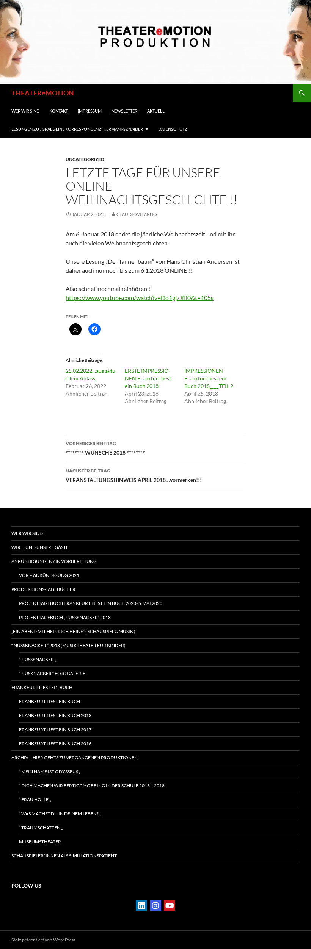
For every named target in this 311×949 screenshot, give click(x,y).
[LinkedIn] (141, 905)
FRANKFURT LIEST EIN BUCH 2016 (55, 743)
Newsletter (124, 110)
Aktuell (156, 110)
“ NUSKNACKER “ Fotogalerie (52, 673)
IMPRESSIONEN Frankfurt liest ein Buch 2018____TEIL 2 (208, 378)
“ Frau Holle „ (35, 799)
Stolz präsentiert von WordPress (43, 940)
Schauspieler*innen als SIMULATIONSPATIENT (64, 855)
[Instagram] (155, 905)
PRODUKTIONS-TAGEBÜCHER (43, 589)
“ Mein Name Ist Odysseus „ (49, 771)
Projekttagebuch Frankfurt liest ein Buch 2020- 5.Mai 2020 (90, 603)
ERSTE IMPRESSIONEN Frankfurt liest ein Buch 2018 (148, 378)
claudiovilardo (136, 214)
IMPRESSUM (90, 110)
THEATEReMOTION (42, 93)
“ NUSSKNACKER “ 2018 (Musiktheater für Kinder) (68, 645)
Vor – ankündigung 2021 (49, 575)
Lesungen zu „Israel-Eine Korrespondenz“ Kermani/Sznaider (77, 129)
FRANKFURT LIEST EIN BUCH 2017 (55, 729)
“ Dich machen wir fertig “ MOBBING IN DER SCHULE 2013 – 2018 (92, 785)
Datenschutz (172, 129)
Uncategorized (85, 159)
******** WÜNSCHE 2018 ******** (105, 448)
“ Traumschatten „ (41, 827)
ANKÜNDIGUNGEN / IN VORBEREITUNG (54, 561)
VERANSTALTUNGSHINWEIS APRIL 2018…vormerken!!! (134, 475)
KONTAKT (58, 110)
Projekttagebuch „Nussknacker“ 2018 (65, 617)
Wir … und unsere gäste (40, 547)
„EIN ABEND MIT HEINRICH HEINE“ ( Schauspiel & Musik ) (73, 631)
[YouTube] (169, 905)
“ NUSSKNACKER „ (37, 659)
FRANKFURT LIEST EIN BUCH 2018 (55, 715)
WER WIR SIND (25, 110)
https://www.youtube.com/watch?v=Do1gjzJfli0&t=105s (140, 297)
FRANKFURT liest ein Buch (41, 687)
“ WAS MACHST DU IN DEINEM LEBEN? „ (60, 813)
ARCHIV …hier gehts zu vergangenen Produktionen (74, 757)
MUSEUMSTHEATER (40, 841)
